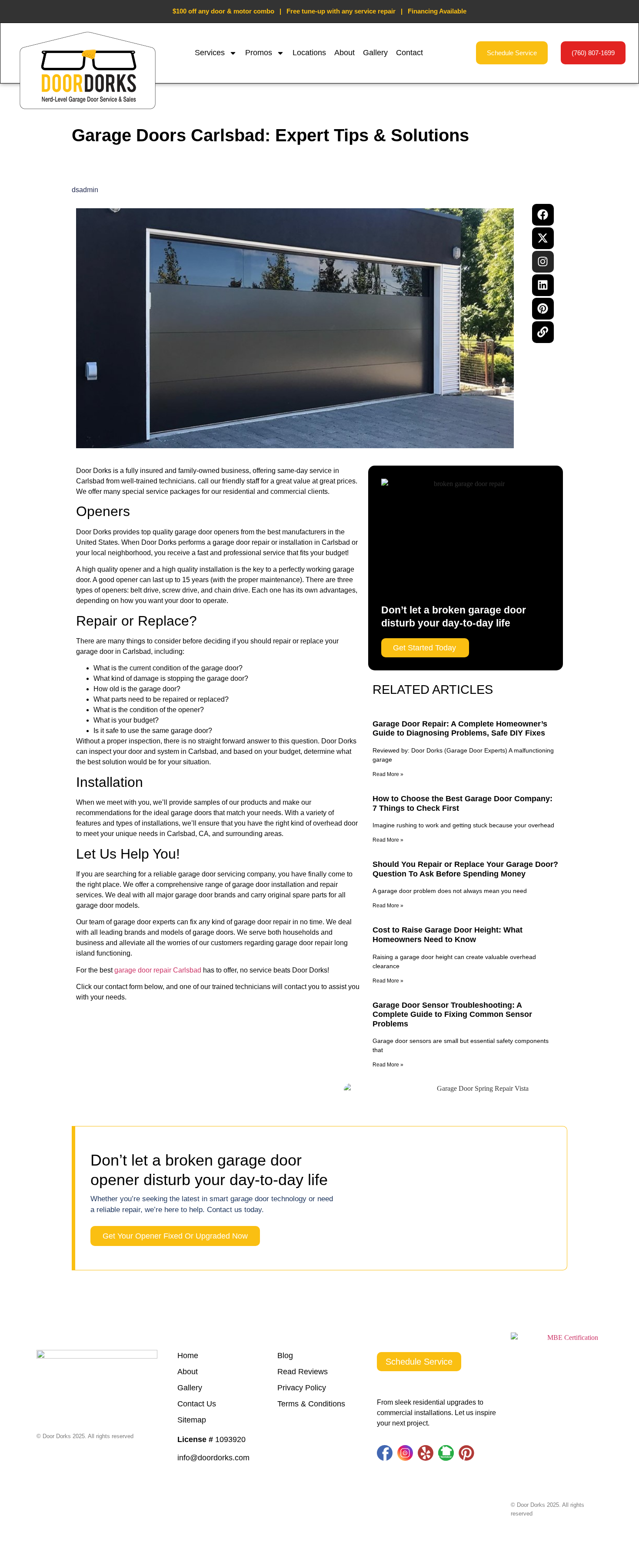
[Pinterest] (543, 309)
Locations (309, 52)
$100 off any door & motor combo (223, 11)
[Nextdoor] (446, 1453)
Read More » (388, 774)
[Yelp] (425, 1453)
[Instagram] (543, 262)
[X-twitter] (543, 238)
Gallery (375, 52)
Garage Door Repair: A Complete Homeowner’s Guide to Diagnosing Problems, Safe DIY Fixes (460, 729)
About (344, 52)
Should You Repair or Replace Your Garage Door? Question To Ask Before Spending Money (465, 869)
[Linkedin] (543, 285)
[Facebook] (543, 215)
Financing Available (437, 11)
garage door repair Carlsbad (157, 970)
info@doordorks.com (213, 1457)
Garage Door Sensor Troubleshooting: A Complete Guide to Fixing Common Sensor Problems (452, 1014)
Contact (409, 52)
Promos (258, 52)
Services (210, 52)
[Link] (543, 332)
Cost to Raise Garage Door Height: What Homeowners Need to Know (448, 935)
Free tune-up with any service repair (341, 11)
